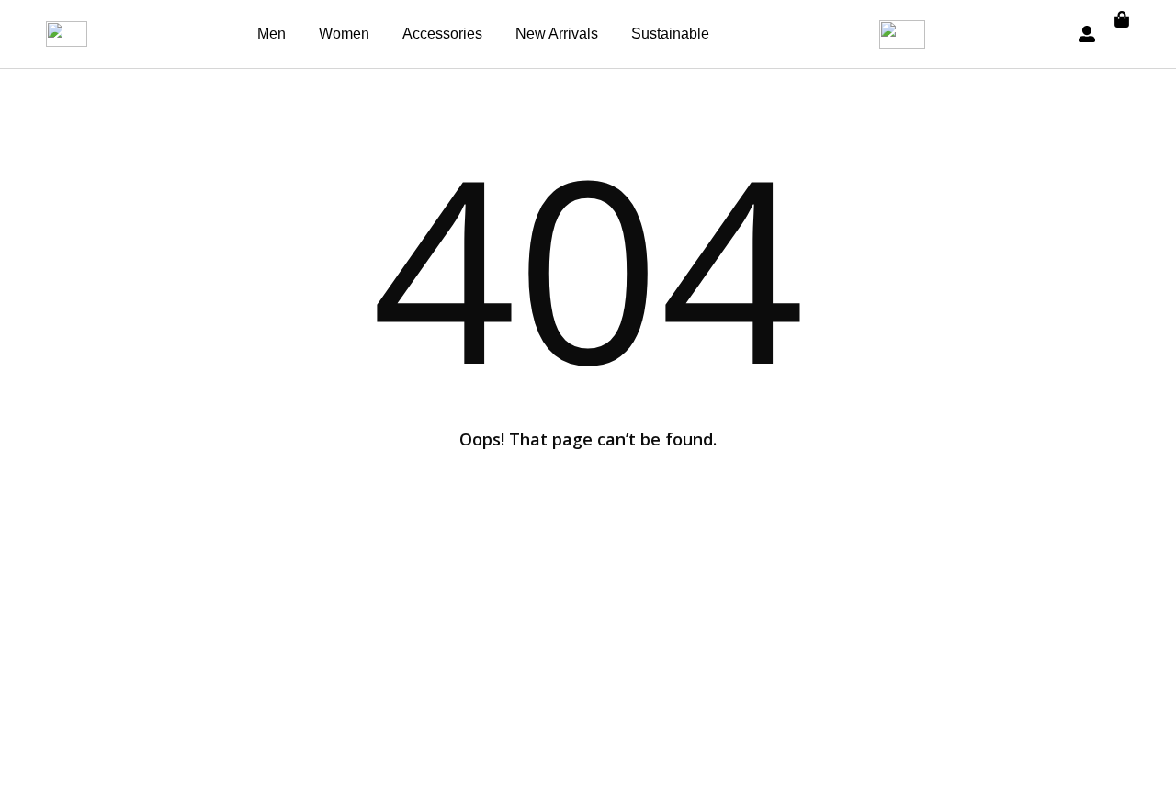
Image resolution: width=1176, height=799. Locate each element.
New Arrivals (556, 33)
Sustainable (670, 33)
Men (271, 33)
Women (344, 33)
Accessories (442, 33)
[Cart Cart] (1122, 19)
